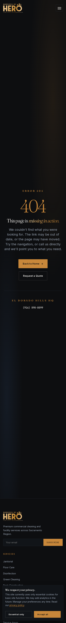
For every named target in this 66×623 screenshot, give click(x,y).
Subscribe (53, 542)
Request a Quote (33, 275)
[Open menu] (59, 8)
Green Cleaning (11, 579)
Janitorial (8, 561)
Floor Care (8, 567)
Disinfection (9, 573)
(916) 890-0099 (33, 307)
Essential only (16, 614)
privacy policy (16, 605)
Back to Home (33, 263)
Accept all (42, 614)
